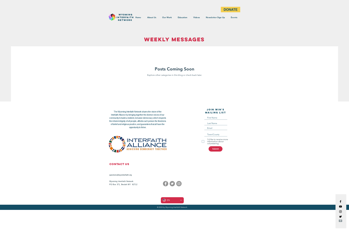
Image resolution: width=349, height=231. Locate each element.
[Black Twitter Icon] (340, 216)
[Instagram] (179, 183)
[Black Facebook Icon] (340, 201)
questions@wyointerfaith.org (120, 175)
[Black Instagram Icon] (340, 211)
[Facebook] (165, 183)
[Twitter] (172, 183)
